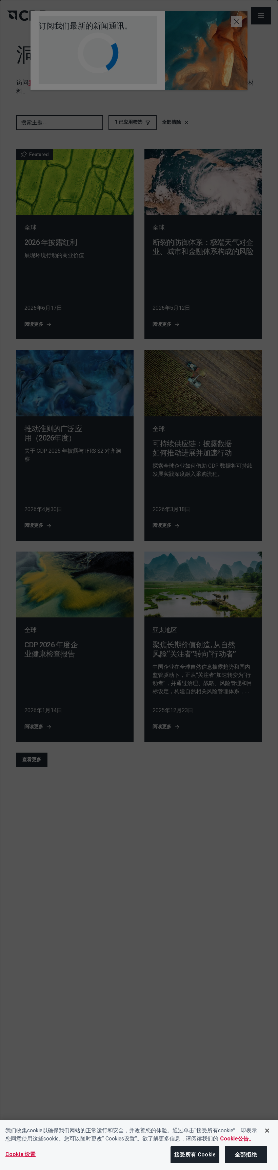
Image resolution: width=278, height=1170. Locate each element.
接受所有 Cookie (195, 1154)
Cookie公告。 (237, 1138)
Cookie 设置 (20, 1154)
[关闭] (267, 1130)
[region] (139, 1145)
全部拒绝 (246, 1154)
